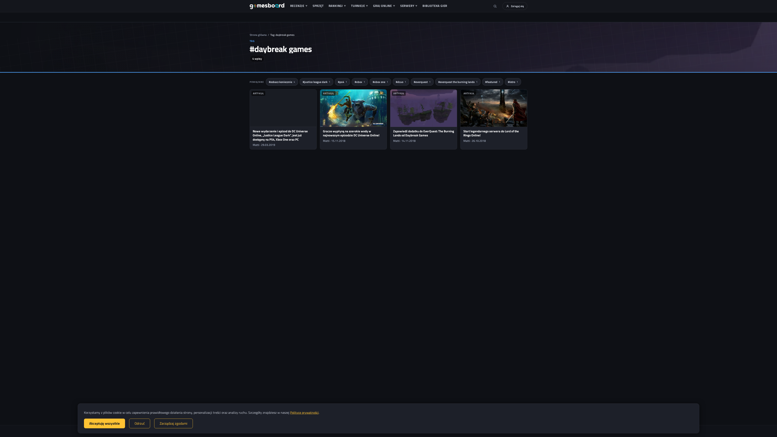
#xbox (360, 82)
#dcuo (401, 82)
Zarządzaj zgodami (173, 423)
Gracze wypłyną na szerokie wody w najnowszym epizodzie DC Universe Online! (351, 133)
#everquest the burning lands (458, 82)
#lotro (513, 82)
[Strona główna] (267, 6)
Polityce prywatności (304, 412)
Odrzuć (140, 423)
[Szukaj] (495, 6)
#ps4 (342, 82)
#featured (492, 82)
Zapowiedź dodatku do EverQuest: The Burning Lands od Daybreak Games (423, 133)
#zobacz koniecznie (282, 82)
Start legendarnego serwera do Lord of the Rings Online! (491, 133)
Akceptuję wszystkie (104, 423)
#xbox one (380, 82)
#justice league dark (316, 82)
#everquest (422, 82)
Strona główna (258, 35)
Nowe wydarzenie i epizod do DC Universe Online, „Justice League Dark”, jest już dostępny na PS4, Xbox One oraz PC (280, 135)
